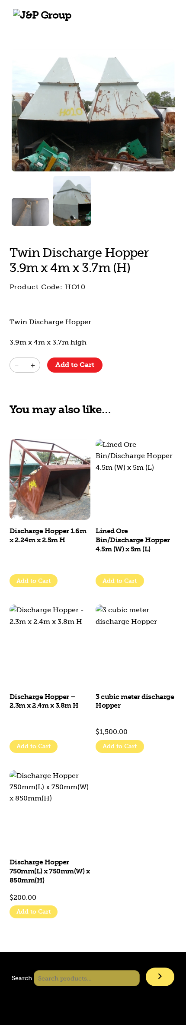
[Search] (160, 977)
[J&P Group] (42, 15)
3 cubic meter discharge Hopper (135, 701)
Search (22, 978)
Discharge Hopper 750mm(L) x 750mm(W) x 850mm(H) (50, 871)
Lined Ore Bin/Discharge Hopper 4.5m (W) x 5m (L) (133, 540)
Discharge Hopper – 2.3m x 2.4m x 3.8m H (44, 701)
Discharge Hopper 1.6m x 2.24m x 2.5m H (48, 535)
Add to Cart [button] (33, 581)
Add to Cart (74, 365)
